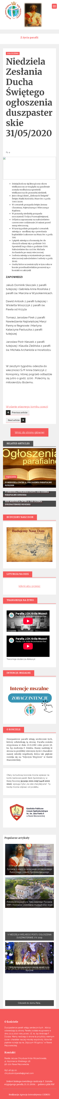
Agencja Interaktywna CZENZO (35, 1094)
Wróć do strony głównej (29, 432)
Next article (14, 420)
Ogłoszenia (12, 53)
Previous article (19, 412)
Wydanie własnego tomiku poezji (27, 406)
